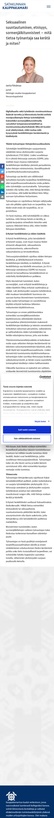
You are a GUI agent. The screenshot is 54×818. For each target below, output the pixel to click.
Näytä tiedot (40, 421)
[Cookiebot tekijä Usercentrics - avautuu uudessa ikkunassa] (39, 377)
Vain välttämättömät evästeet (27, 438)
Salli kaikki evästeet (27, 430)
